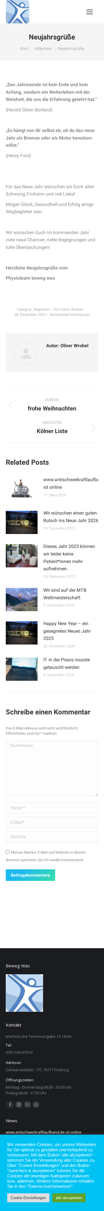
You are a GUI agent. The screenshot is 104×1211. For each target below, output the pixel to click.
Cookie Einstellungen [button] (28, 1198)
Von (68, 309)
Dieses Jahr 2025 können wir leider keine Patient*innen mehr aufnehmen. (69, 557)
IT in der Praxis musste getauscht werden (66, 663)
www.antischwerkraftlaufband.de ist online (43, 1132)
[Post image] (22, 489)
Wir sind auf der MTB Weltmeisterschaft (64, 593)
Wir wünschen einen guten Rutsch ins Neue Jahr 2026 (70, 516)
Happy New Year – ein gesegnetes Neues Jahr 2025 (67, 631)
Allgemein (41, 309)
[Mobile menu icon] (89, 12)
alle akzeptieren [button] (69, 1198)
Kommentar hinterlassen (70, 314)
